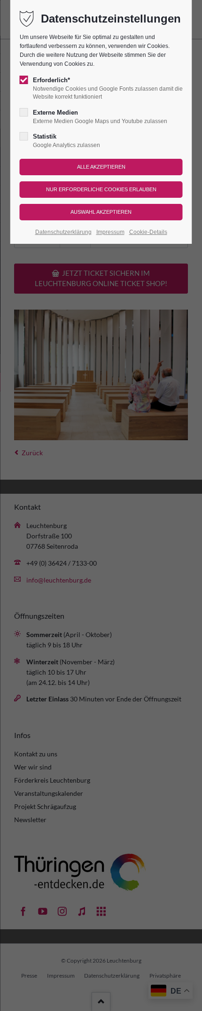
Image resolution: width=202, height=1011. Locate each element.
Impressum (110, 232)
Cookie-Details (148, 232)
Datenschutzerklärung (63, 232)
